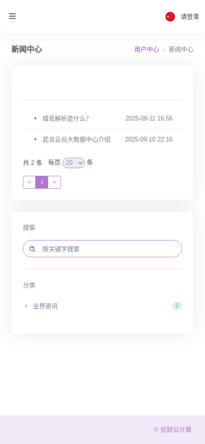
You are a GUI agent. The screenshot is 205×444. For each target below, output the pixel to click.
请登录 (190, 16)
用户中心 (146, 49)
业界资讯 (105, 306)
